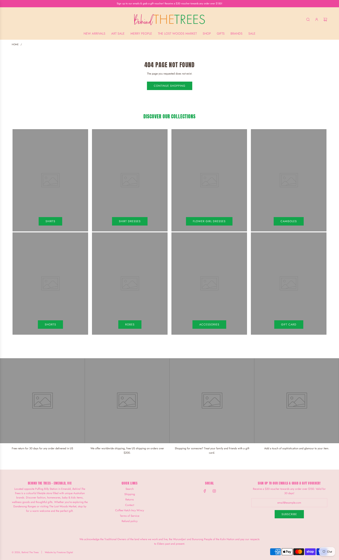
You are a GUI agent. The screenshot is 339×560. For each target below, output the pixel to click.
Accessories (209, 324)
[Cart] (325, 19)
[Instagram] (214, 491)
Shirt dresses (130, 221)
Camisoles (289, 221)
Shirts (50, 221)
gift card (288, 324)
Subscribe (289, 514)
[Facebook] (204, 491)
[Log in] (316, 19)
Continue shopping (169, 86)
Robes (130, 324)
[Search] (308, 19)
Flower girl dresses (209, 221)
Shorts (50, 324)
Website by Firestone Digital (59, 552)
